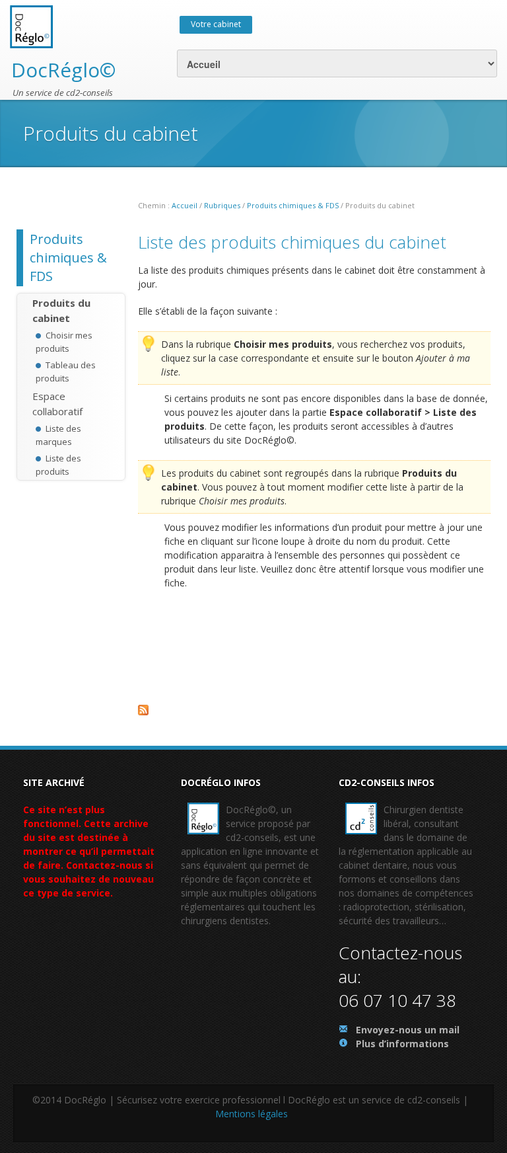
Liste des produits (58, 464)
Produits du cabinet (61, 310)
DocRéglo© (63, 69)
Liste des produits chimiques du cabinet (292, 242)
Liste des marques (58, 435)
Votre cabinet (216, 24)
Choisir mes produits (64, 341)
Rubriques (222, 205)
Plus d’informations (402, 1043)
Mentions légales (251, 1113)
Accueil (184, 205)
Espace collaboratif (57, 403)
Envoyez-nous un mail (407, 1029)
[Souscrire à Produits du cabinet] (314, 714)
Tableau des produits (66, 371)
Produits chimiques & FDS (293, 205)
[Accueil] (31, 25)
